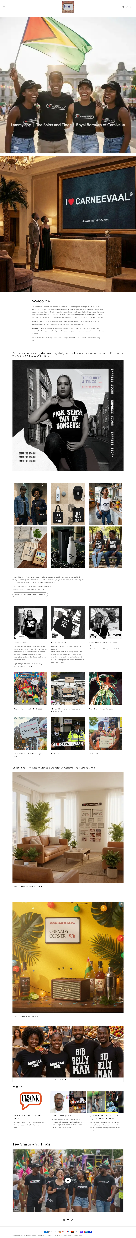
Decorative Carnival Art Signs (27, 886)
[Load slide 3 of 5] (65, 1079)
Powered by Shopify (31, 1235)
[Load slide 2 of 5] (63, 1079)
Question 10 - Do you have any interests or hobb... (104, 1117)
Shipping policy (68, 1235)
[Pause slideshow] (80, 1080)
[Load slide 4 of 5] (68, 1079)
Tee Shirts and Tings (21, 1235)
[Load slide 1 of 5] (60, 1079)
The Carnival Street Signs (25, 1017)
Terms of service (59, 1235)
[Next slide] (76, 1080)
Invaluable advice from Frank (27, 1117)
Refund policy (41, 1235)
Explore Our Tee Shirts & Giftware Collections (30, 595)
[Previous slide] (56, 1080)
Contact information (79, 1235)
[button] (4, 7)
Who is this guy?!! (62, 1115)
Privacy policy (49, 1235)
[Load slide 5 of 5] (71, 1079)
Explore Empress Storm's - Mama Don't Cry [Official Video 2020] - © (28, 665)
